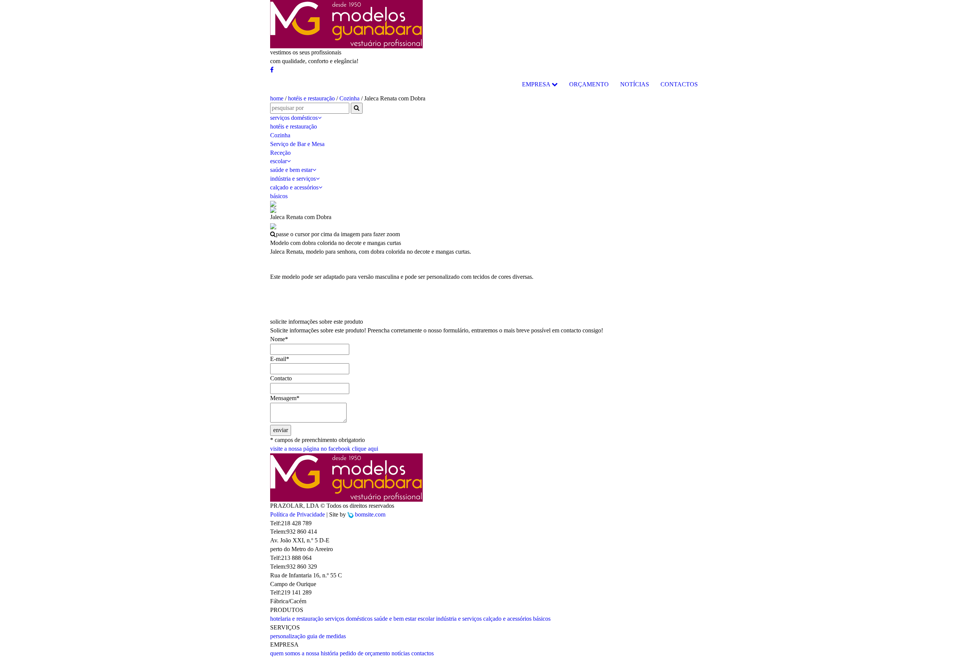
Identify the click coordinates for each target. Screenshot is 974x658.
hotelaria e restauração (296, 618)
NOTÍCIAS (634, 84)
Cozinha (349, 98)
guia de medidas (326, 636)
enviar (280, 430)
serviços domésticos (294, 117)
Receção (280, 152)
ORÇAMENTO (589, 84)
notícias (401, 653)
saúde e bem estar (291, 170)
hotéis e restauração (311, 98)
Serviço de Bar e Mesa (297, 144)
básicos (279, 196)
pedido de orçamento (365, 653)
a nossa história (320, 653)
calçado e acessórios (294, 187)
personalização (288, 636)
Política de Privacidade (297, 514)
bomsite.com (370, 514)
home (276, 98)
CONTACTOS (679, 84)
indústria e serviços (293, 178)
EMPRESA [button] (537, 84)
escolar (278, 161)
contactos (422, 653)
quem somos (285, 653)
